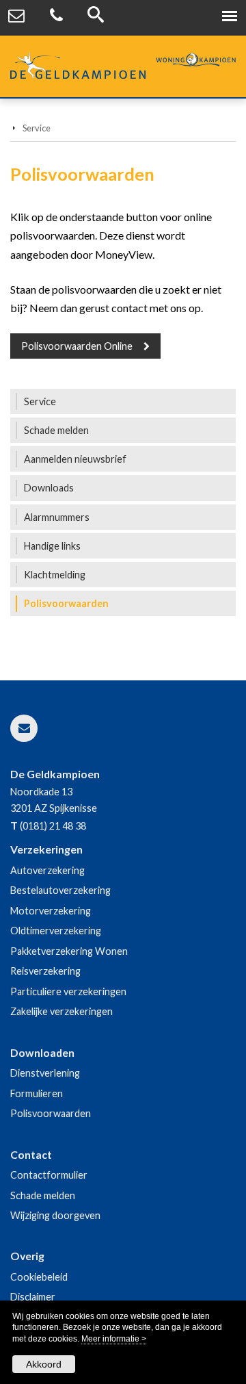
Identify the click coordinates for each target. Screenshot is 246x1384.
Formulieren (36, 1093)
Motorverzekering (50, 911)
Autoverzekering (47, 870)
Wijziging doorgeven (55, 1215)
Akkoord (44, 1364)
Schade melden (42, 1195)
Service (37, 128)
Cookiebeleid (39, 1277)
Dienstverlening (45, 1073)
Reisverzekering (45, 971)
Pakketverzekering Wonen (69, 951)
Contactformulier (48, 1175)
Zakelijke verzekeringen (61, 1011)
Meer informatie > (113, 1339)
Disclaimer (32, 1297)
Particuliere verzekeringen (68, 991)
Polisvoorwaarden (50, 1113)
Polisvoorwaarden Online (77, 346)
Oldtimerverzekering (55, 930)
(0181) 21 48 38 (53, 826)
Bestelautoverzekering (60, 890)
